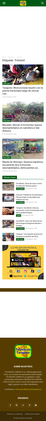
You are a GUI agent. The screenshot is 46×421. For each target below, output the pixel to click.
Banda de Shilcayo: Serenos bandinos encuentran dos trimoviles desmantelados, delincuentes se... (22, 165)
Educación (20, 239)
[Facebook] (10, 405)
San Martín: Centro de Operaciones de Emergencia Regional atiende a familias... (29, 223)
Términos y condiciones (15, 414)
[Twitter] (29, 405)
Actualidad (20, 189)
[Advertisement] (23, 32)
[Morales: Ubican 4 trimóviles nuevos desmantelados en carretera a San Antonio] (23, 112)
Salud (18, 216)
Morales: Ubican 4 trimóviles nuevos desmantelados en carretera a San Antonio (22, 128)
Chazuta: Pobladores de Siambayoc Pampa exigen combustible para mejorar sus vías (29, 197)
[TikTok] (23, 405)
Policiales (6, 84)
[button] (4, 3)
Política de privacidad (32, 414)
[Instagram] (16, 405)
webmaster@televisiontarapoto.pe (28, 389)
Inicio (4, 57)
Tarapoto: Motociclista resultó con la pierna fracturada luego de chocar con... (22, 90)
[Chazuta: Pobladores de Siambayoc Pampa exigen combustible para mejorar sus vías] (8, 198)
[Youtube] (35, 405)
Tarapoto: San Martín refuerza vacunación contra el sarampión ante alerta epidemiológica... (30, 210)
